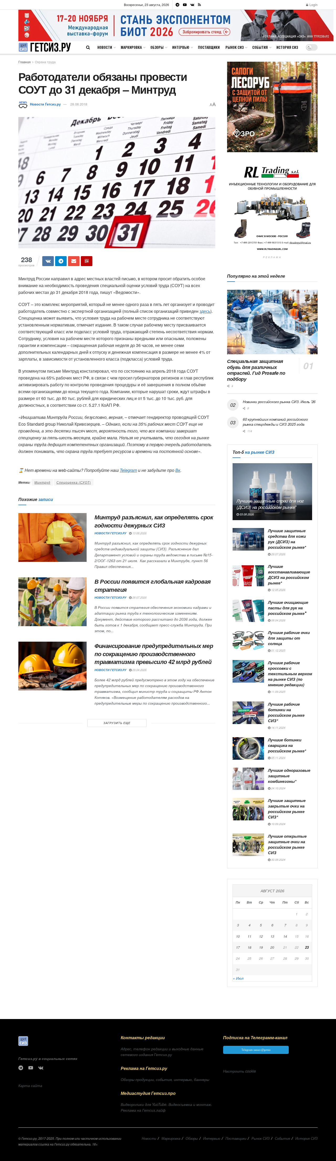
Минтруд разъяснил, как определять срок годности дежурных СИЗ (153, 521)
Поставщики (209, 47)
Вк (177, 470)
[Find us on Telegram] (177, 4)
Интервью (180, 47)
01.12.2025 (277, 650)
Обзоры (157, 47)
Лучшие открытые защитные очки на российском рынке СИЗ (287, 844)
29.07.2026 (277, 554)
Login (313, 4)
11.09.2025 (277, 692)
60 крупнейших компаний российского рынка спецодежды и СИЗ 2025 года (275, 421)
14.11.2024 (277, 728)
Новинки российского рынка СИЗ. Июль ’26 (279, 401)
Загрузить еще (116, 723)
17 (238, 947)
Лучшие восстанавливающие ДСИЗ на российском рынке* (289, 574)
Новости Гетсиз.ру (45, 104)
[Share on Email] (74, 261)
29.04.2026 (139, 670)
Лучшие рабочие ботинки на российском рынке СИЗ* (286, 712)
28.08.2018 (78, 104)
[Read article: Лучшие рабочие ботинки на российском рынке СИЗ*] (248, 712)
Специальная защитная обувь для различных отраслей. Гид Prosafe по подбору (256, 370)
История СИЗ (287, 47)
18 (249, 947)
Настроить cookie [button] (239, 1071)
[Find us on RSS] (199, 4)
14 (285, 936)
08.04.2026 (277, 620)
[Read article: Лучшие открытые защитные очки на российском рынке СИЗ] (248, 844)
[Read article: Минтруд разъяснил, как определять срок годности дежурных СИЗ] (52, 537)
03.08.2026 (246, 514)
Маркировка (131, 47)
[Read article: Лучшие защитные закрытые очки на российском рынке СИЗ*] (248, 809)
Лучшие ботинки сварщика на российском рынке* (287, 745)
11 (249, 936)
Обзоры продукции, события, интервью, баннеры (165, 1079)
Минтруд (42, 482)
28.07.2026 (139, 597)
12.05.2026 (277, 590)
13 (272, 936)
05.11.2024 (277, 758)
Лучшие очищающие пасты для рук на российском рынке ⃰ (288, 607)
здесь (205, 311)
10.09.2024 (277, 824)
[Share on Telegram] (61, 261)
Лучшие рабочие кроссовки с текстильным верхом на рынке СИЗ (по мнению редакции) (290, 674)
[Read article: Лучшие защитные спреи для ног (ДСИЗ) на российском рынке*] (272, 491)
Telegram (128, 470)
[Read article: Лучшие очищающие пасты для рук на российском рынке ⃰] (248, 611)
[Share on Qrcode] (86, 261)
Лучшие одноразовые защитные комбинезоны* (289, 775)
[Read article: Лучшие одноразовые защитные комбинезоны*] (248, 779)
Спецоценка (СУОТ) (73, 482)
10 (238, 936)
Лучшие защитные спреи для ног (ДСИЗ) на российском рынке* (270, 504)
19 (261, 947)
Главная (24, 62)
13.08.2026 (139, 533)
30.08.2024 (277, 860)
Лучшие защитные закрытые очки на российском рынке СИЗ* (287, 809)
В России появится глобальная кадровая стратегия (152, 585)
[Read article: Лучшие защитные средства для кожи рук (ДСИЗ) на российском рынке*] (248, 539)
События (260, 47)
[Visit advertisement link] (176, 25)
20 (272, 947)
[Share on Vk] (48, 261)
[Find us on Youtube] (185, 4)
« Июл (238, 978)
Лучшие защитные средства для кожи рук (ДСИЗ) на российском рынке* (287, 539)
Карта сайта (30, 1085)
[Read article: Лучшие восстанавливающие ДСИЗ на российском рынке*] (248, 575)
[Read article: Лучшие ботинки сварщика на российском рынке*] (248, 748)
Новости (104, 47)
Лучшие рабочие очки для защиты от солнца (289, 638)
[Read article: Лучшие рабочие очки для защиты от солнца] (248, 641)
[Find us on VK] (192, 4)
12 (261, 936)
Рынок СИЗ (234, 47)
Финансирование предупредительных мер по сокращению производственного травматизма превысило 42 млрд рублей (153, 653)
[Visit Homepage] (44, 47)
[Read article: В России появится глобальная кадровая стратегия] (52, 601)
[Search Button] (88, 47)
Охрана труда (45, 62)
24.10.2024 (277, 788)
